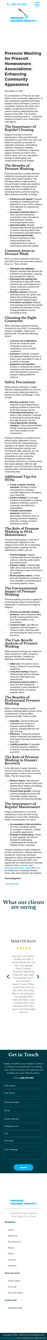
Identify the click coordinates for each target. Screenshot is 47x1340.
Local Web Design (8, 1338)
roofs (37, 868)
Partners (12, 1266)
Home (11, 1230)
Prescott (12, 1287)
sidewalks (24, 865)
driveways (10, 868)
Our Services (14, 1242)
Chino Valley (14, 1281)
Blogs (11, 1248)
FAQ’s (11, 1254)
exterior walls (24, 868)
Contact (12, 1260)
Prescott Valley (15, 1293)
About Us (12, 1236)
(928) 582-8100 (19, 4)
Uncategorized (12, 884)
